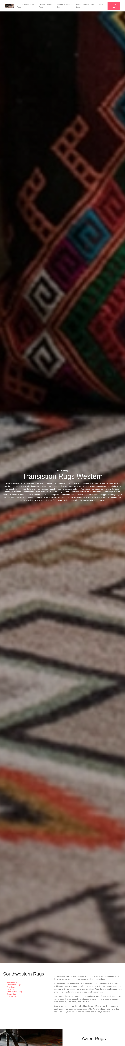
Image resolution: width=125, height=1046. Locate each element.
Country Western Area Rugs (25, 5)
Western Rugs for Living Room (84, 5)
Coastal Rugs (11, 994)
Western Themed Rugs (45, 5)
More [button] (101, 4)
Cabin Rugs (11, 989)
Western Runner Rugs (63, 5)
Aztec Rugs (11, 987)
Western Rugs (12, 982)
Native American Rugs (14, 992)
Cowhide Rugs (12, 996)
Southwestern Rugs (14, 985)
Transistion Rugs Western (62, 476)
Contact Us (114, 5)
